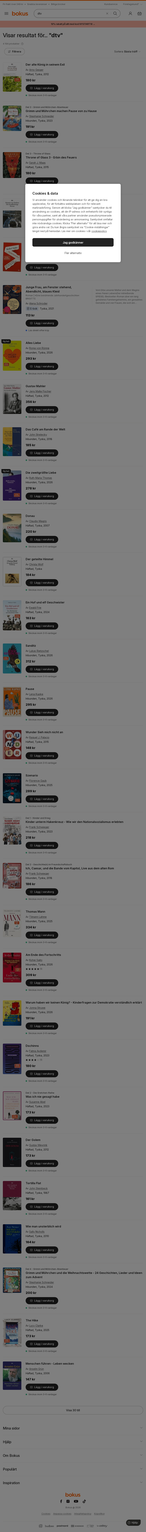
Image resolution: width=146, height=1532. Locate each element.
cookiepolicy (99, 231)
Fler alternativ (73, 253)
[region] (73, 223)
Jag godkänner (73, 242)
